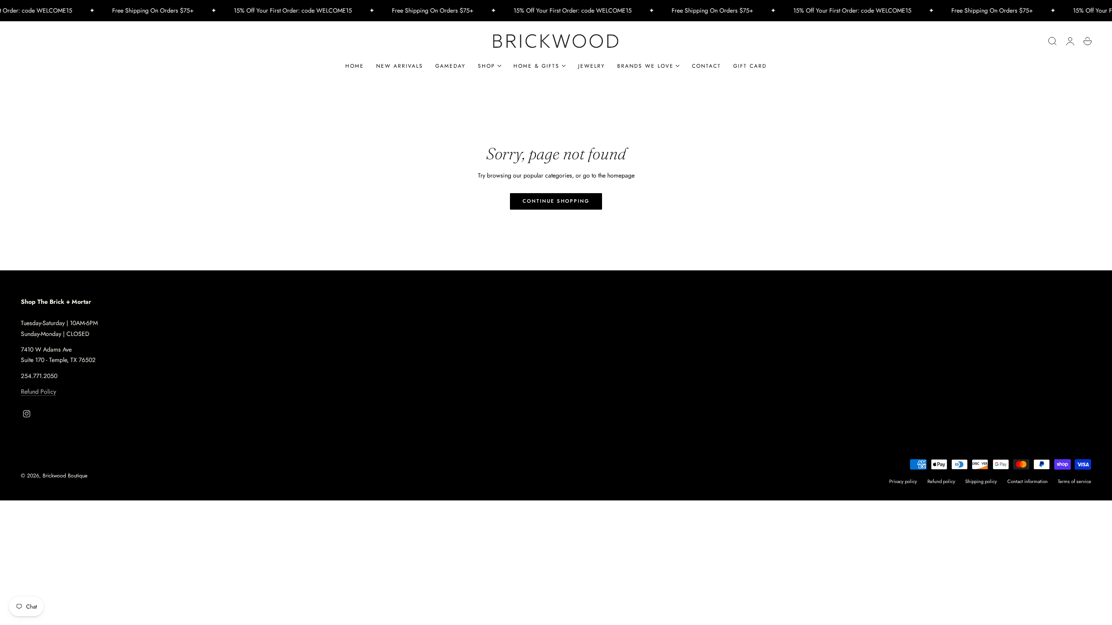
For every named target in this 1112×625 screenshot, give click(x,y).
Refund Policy (38, 391)
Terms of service (1074, 481)
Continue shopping (556, 200)
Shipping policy (981, 481)
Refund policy (941, 481)
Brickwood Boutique (65, 476)
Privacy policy (903, 481)
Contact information (1027, 481)
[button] (1052, 41)
